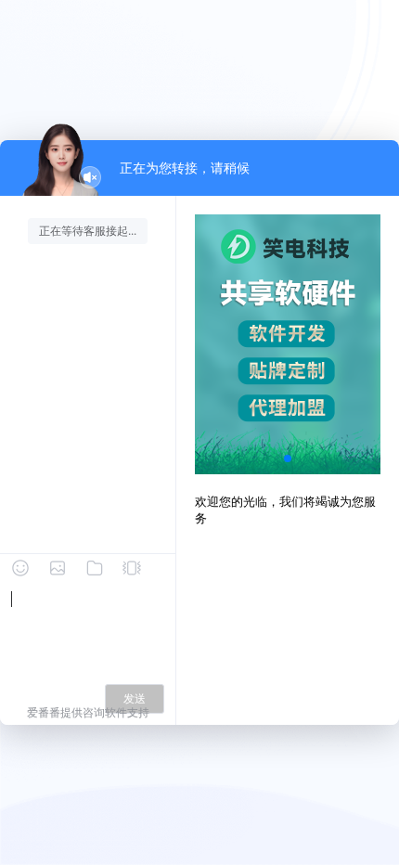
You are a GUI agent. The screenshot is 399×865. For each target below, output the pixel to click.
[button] (287, 458)
